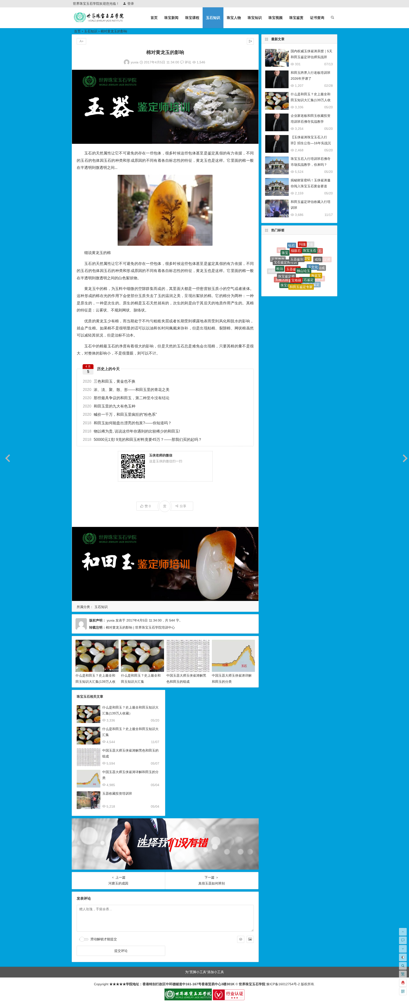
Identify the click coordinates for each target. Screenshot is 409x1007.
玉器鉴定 (292, 247)
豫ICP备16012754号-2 (282, 984)
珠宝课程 (192, 18)
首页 (154, 18)
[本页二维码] (403, 991)
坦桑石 (284, 277)
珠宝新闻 (171, 18)
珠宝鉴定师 (286, 256)
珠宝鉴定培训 (303, 285)
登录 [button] (130, 3)
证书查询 (317, 18)
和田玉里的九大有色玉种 (109, 406)
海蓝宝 (316, 258)
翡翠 (293, 277)
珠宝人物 (234, 18)
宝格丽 (296, 256)
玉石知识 (213, 18)
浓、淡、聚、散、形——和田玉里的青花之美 (126, 390)
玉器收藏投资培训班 (117, 793)
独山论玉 (303, 248)
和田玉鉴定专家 (301, 267)
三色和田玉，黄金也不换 (109, 381)
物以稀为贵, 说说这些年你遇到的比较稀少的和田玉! (131, 431)
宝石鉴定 (307, 257)
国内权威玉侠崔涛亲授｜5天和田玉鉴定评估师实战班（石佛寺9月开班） (311, 57)
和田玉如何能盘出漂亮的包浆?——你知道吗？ (127, 423)
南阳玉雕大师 (295, 288)
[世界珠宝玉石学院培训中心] (99, 21)
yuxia (134, 62)
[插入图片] (250, 939)
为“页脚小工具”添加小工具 (204, 972)
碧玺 (307, 243)
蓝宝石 (313, 279)
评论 (187, 62)
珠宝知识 (255, 18)
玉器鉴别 (296, 242)
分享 (183, 506)
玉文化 (313, 249)
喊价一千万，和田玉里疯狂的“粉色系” (120, 414)
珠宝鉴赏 (296, 18)
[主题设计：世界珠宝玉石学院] (188, 999)
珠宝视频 (275, 18)
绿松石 (304, 278)
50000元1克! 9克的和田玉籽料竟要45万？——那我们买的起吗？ (142, 440)
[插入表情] (240, 939)
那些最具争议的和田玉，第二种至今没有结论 (126, 398)
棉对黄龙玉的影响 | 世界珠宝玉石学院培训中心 (140, 627)
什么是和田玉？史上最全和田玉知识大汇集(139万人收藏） (96, 681)
